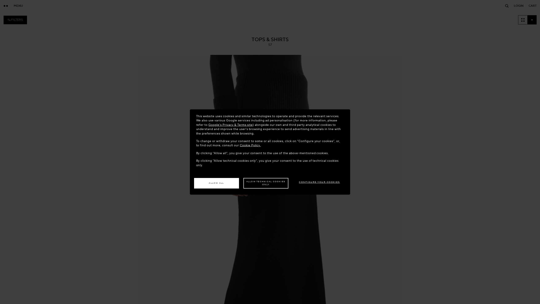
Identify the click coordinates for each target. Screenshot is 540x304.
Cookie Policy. (250, 145)
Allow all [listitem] (216, 183)
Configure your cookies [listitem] (319, 182)
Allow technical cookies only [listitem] (265, 183)
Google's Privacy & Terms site (230, 125)
